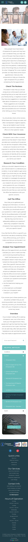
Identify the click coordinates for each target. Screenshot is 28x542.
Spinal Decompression (14, 471)
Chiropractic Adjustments (14, 477)
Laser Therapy (14, 479)
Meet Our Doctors (14, 460)
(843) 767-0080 (16, 490)
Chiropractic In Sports (14, 475)
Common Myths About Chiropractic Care (12, 372)
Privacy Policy (17, 535)
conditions (7, 352)
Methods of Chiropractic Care (14, 378)
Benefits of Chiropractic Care (13, 401)
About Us (14, 458)
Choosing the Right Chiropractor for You (15, 396)
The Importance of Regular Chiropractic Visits (13, 384)
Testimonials (14, 462)
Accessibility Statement (7, 535)
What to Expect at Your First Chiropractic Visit (13, 365)
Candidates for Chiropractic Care (14, 390)
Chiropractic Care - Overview (13, 406)
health (6, 411)
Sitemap (24, 535)
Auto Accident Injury (14, 473)
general (6, 355)
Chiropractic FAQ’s (10, 360)
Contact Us (14, 427)
